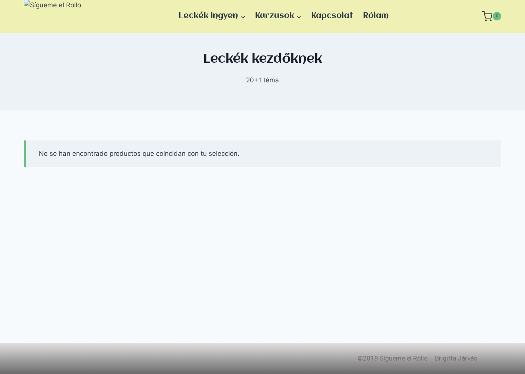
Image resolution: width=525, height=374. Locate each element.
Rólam (376, 16)
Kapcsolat (332, 16)
